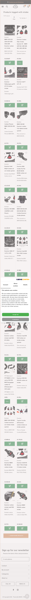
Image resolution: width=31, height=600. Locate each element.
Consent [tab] (5, 284)
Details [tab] (25, 284)
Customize (15, 319)
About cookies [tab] (15, 285)
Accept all (16, 314)
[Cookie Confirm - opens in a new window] (22, 279)
